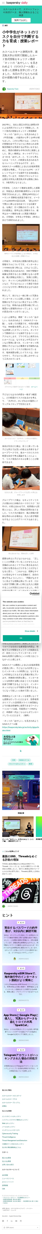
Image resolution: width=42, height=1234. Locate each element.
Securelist (5, 1216)
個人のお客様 (6, 1158)
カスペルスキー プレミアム (11, 1102)
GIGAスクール (24, 760)
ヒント (22, 922)
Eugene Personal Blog (15, 1216)
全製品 (4, 1106)
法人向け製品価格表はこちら (11, 1147)
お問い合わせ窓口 (8, 1164)
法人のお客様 (7, 1111)
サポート (5, 1152)
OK (21, 638)
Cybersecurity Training (10, 1133)
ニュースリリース (8, 1178)
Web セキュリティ (8, 1123)
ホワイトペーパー (8, 1182)
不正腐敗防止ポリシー (23, 1197)
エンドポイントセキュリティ (11, 1116)
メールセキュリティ (8, 1127)
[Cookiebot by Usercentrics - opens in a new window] (29, 593)
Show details (30, 631)
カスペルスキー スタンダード (11, 1096)
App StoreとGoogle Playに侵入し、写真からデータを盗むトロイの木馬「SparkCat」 (21, 1020)
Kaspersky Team (12, 89)
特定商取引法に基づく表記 (30, 1201)
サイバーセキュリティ (17, 764)
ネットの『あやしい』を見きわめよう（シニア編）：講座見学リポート (18, 840)
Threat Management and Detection (14, 1140)
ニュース (13, 1210)
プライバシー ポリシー (9, 1197)
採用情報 (5, 1185)
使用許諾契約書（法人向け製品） (12, 1201)
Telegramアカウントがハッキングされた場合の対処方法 (21, 1058)
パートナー (29, 1208)
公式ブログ (6, 1210)
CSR (13, 760)
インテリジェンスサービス (11, 1130)
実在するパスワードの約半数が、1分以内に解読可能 (21, 929)
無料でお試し (21, 20)
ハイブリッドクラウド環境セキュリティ (15, 1120)
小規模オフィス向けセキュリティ (13, 1144)
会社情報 (5, 1175)
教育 (6, 25)
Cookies (5, 1203)
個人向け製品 (7, 1090)
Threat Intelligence (9, 1137)
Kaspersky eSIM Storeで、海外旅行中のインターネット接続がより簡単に (21, 977)
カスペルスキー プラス (9, 1099)
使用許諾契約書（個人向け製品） (12, 1199)
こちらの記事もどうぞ (11, 851)
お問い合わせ (6, 1208)
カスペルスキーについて (10, 1169)
